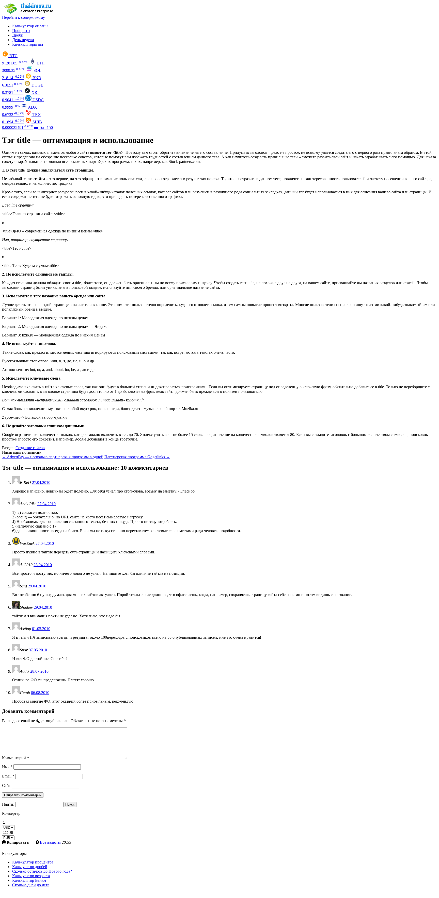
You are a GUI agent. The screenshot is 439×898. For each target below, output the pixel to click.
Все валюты (50, 842)
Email (8, 776)
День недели (23, 40)
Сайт (6, 785)
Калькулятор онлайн (30, 26)
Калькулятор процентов (33, 862)
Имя (7, 767)
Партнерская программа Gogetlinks (137, 457)
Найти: (8, 804)
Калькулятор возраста (31, 876)
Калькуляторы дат (27, 44)
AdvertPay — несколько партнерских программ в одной (52, 457)
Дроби (17, 35)
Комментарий (15, 758)
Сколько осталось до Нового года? (42, 871)
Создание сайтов (30, 448)
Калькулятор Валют (29, 880)
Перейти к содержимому (23, 17)
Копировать (17, 842)
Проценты (21, 30)
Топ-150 (45, 127)
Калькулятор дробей (29, 867)
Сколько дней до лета (30, 885)
